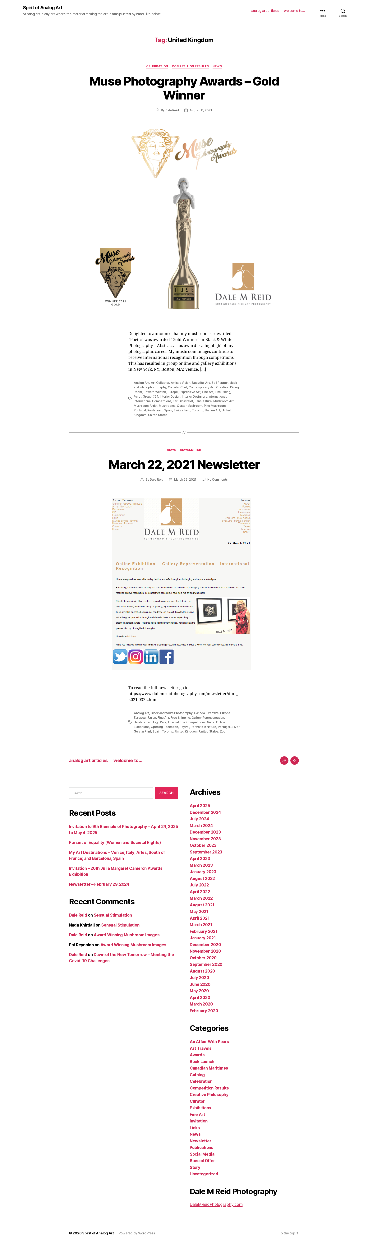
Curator (197, 1101)
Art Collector (160, 383)
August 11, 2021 (201, 110)
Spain (168, 410)
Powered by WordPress (136, 1233)
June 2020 (200, 984)
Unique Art (212, 410)
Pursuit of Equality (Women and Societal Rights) (115, 842)
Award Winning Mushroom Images (127, 934)
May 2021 (199, 911)
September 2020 (206, 964)
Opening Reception (164, 727)
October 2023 (203, 845)
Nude (210, 722)
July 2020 (199, 977)
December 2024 (205, 812)
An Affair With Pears (209, 1041)
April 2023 (200, 858)
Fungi (137, 396)
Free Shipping (180, 717)
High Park (160, 722)
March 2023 (201, 865)
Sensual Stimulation (113, 915)
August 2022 (202, 878)
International (217, 396)
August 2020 (202, 971)
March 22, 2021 (185, 479)
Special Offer (202, 1160)
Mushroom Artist (145, 406)
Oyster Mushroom (189, 406)
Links (195, 1127)
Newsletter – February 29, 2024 (99, 884)
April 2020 (200, 997)
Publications (201, 1147)
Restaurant (155, 410)
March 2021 (201, 924)
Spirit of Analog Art (42, 7)
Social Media (202, 1154)
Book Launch (202, 1061)
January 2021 (203, 938)
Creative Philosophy (209, 1094)
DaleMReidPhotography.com (216, 1204)
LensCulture (203, 401)
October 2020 (203, 957)
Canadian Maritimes (209, 1068)
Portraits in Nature (203, 727)
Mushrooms (167, 406)
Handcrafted (142, 722)
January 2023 (203, 871)
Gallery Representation (208, 717)
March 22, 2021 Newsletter (184, 464)
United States (157, 415)
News (217, 66)
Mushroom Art (223, 401)
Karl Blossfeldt (183, 401)
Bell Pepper (219, 383)
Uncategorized (204, 1174)
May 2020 (199, 990)
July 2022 (199, 885)
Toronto (197, 410)
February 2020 (204, 1010)
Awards (197, 1054)
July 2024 (199, 818)
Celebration (157, 66)
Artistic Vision (180, 383)
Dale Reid (172, 110)
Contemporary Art (202, 387)
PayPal (184, 727)
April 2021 (199, 918)
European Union (145, 717)
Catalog (197, 1074)
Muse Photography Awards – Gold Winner (184, 88)
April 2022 (200, 891)
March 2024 (201, 825)
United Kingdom (186, 731)
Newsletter (190, 449)
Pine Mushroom (215, 406)
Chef (183, 387)
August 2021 (202, 905)
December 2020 (205, 944)
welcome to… (294, 11)
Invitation (198, 1121)
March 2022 (201, 898)
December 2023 (205, 832)
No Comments (217, 479)
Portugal (140, 410)
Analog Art (141, 383)
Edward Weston (155, 392)
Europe (173, 392)
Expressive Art (189, 392)
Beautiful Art (201, 383)
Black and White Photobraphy (171, 713)
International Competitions (152, 401)
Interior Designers (194, 396)
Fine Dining (222, 392)
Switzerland (182, 410)
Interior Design (170, 396)
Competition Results (190, 66)
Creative (222, 387)
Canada (173, 387)
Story (195, 1167)
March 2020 (201, 1004)
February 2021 (204, 931)
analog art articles (265, 11)
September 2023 (206, 852)
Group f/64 (150, 396)
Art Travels (201, 1048)
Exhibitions (200, 1107)
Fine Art (207, 392)
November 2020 (205, 951)
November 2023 (205, 838)
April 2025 (200, 805)
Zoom (224, 731)
